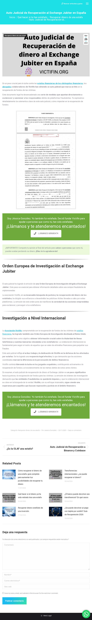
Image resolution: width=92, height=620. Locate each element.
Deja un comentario (74, 430)
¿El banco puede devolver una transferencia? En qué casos (77, 496)
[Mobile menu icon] (87, 3)
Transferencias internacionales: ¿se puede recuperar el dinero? (76, 474)
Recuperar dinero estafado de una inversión (30, 509)
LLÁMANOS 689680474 (48, 233)
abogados (6, 87)
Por (49, 430)
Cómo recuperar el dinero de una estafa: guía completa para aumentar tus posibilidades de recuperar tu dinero (30, 477)
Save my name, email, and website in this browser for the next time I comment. (31, 593)
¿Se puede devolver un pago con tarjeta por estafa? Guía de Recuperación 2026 (76, 511)
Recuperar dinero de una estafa (15, 35)
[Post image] (9, 474)
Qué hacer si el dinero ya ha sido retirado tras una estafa (30, 496)
